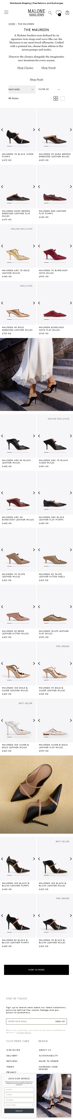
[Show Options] (32, 1105)
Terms (10, 1067)
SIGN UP (60, 1022)
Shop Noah (36, 79)
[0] (58, 13)
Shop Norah (48, 67)
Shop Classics (25, 67)
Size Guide (13, 1050)
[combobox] (18, 1105)
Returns (12, 1061)
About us (45, 1050)
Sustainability (48, 1056)
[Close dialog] (69, 1075)
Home (12, 24)
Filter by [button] (44, 89)
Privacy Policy (24, 1032)
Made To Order (49, 1061)
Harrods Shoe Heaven (48, 1068)
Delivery (11, 1056)
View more (36, 970)
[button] (2, 130)
